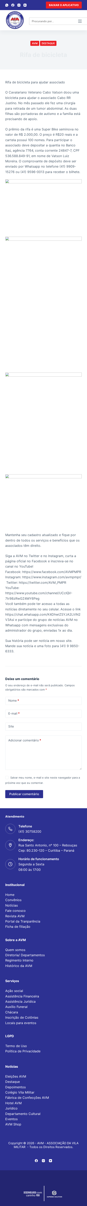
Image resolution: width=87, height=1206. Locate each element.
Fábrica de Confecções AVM (27, 1098)
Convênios (13, 900)
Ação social (14, 991)
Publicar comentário (24, 794)
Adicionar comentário (24, 740)
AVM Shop (13, 1124)
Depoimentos (15, 1087)
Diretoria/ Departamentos (25, 955)
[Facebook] (12, 5)
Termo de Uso (16, 1046)
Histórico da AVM (18, 966)
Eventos (11, 1119)
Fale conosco (15, 911)
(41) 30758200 (29, 831)
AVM (35, 43)
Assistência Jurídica (20, 1001)
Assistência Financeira (22, 996)
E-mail (14, 713)
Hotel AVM (13, 1103)
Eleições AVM (15, 1076)
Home (9, 895)
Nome (13, 700)
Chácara (11, 1012)
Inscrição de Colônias (21, 1017)
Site (11, 726)
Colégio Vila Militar (19, 1092)
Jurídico (11, 1108)
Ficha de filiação (17, 927)
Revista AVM (14, 916)
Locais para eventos (20, 1023)
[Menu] (80, 21)
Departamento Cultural (22, 1114)
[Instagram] (18, 5)
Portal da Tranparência (22, 921)
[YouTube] (25, 5)
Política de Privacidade (22, 1051)
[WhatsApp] (6, 5)
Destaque (48, 43)
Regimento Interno (19, 960)
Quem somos (15, 950)
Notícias (11, 905)
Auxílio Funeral (16, 1007)
